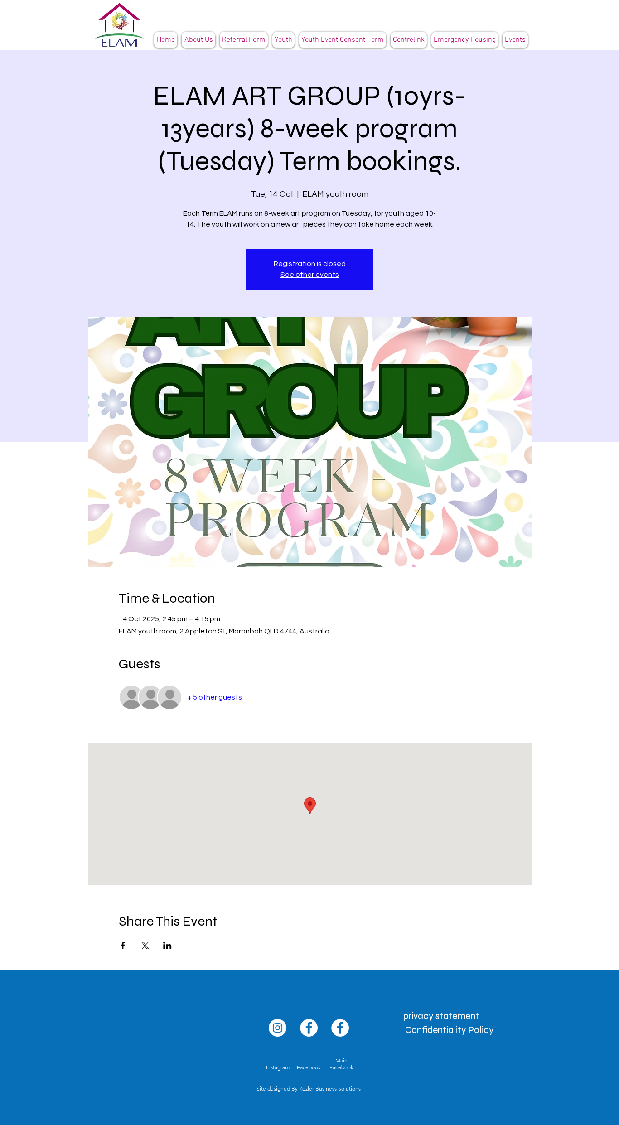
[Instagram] (277, 1028)
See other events (309, 274)
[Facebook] (309, 1028)
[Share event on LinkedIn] (167, 945)
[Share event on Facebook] (123, 945)
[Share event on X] (145, 945)
